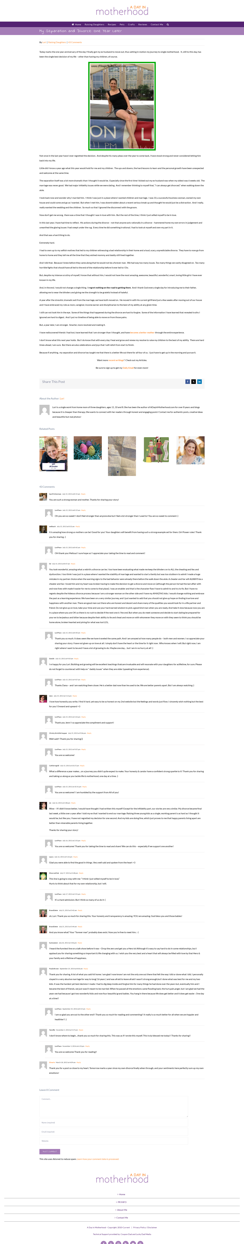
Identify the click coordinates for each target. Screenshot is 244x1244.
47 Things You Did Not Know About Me (190, 450)
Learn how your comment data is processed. (98, 1159)
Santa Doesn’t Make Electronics (122, 456)
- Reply (82, 494)
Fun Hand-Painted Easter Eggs (87, 448)
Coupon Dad (126, 1234)
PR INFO (122, 1202)
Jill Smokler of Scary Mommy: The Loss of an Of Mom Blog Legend (53, 454)
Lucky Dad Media (143, 1234)
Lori (44, 42)
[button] (168, 24)
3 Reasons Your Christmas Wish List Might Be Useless (156, 449)
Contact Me (122, 1217)
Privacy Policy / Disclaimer (145, 1227)
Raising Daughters (57, 42)
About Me (122, 1209)
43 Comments (75, 42)
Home (122, 1194)
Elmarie (52, 1062)
